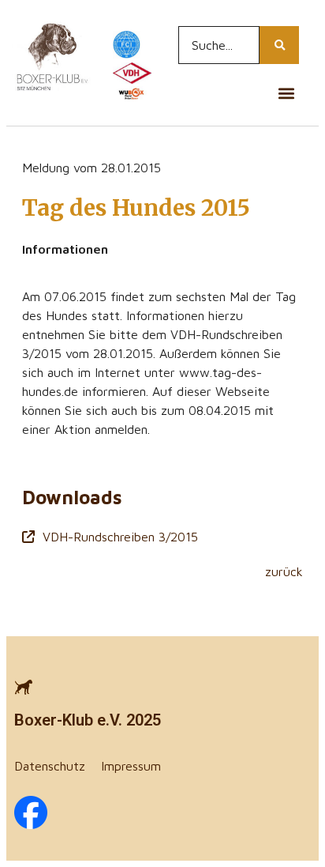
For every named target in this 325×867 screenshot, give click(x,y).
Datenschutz (49, 766)
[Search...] (279, 45)
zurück (284, 571)
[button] (286, 93)
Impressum (131, 766)
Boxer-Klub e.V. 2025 (87, 720)
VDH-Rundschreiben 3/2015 (120, 537)
